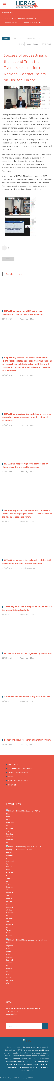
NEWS (10, 777)
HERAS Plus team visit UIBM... (28, 811)
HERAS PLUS (46, 44)
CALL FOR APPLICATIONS (18, 781)
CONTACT (12, 785)
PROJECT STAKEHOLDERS (18, 772)
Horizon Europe (32, 44)
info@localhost (12, 1014)
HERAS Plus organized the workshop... (31, 940)
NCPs (21, 44)
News (6, 38)
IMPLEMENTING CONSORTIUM (20, 768)
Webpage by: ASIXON (26, 1078)
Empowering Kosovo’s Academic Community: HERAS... (29, 848)
